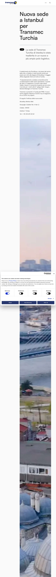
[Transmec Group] (11, 2)
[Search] (50, 3)
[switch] (21, 293)
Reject (10, 302)
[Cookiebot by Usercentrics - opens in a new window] (45, 274)
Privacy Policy (12, 280)
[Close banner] (53, 273)
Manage (50, 298)
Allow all (46, 302)
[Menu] (46, 2)
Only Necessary (28, 302)
